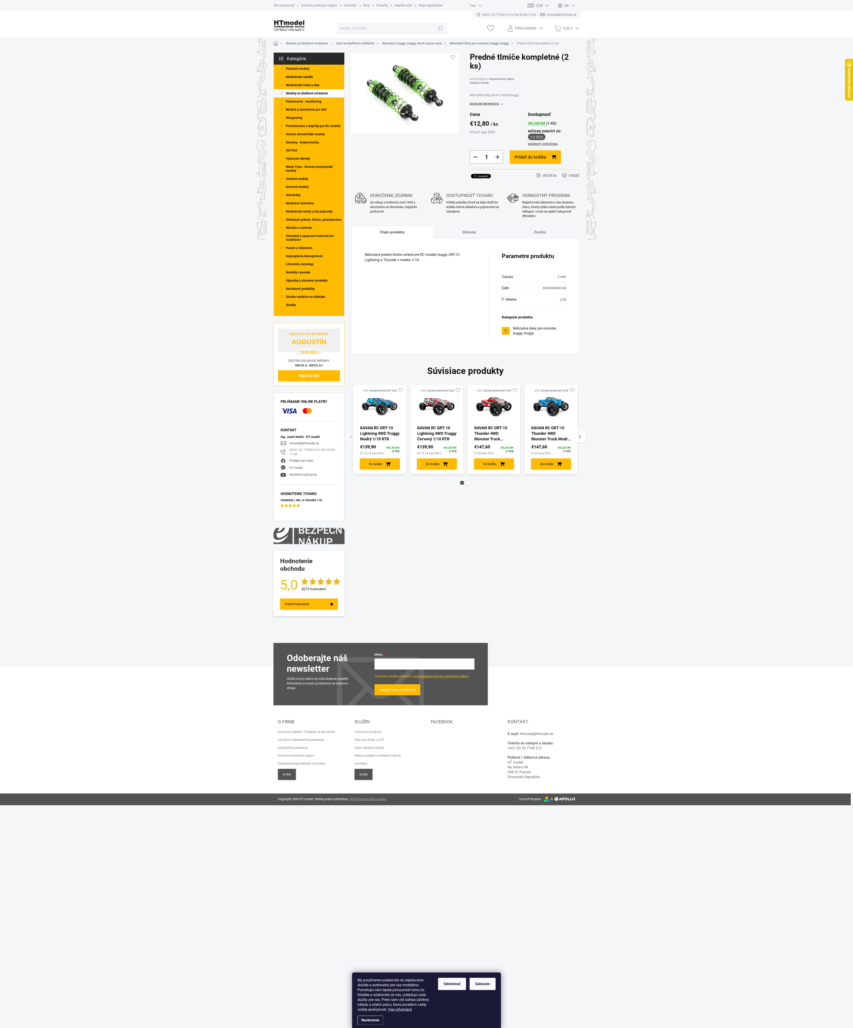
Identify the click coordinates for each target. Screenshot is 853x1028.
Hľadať (440, 28)
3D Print (291, 150)
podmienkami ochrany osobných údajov (441, 676)
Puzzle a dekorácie (299, 248)
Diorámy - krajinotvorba (302, 142)
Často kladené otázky (369, 748)
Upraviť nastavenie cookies (367, 799)
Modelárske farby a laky (302, 85)
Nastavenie (370, 1020)
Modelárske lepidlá (299, 77)
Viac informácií (400, 1009)
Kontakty (350, 5)
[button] (462, 482)
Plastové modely (297, 68)
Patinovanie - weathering (303, 101)
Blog (366, 5)
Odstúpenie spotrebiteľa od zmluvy (302, 763)
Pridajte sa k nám (301, 460)
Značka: (479, 83)
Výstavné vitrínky (298, 158)
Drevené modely (297, 187)
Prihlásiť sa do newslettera (397, 690)
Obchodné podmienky (293, 748)
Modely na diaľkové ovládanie (307, 93)
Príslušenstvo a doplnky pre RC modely (313, 126)
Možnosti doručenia (543, 144)
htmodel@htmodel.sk (304, 443)
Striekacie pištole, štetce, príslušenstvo (313, 219)
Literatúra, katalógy (300, 264)
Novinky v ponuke (298, 272)
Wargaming (294, 117)
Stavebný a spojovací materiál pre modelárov (310, 237)
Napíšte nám (403, 5)
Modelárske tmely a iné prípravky (309, 211)
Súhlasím (482, 984)
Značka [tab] (540, 232)
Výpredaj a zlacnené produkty (307, 280)
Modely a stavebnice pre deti (306, 109)
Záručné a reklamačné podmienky (301, 740)
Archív (287, 774)
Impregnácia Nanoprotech (304, 256)
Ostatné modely (297, 179)
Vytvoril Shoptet (530, 799)
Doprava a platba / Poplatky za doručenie (306, 732)
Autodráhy (293, 195)
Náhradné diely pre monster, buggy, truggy (534, 330)
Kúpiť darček (309, 376)
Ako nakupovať (283, 5)
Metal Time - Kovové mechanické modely (309, 168)
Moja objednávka (430, 5)
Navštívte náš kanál (303, 474)
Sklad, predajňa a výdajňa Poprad (378, 755)
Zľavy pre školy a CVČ (369, 740)
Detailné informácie (484, 103)
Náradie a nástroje (299, 227)
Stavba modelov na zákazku (305, 296)
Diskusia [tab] (469, 232)
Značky (291, 305)
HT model (296, 467)
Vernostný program (368, 732)
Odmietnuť (452, 984)
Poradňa (382, 5)
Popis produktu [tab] (392, 232)
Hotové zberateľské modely (305, 134)
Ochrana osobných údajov (319, 5)
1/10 (563, 299)
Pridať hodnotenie (297, 604)
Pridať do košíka (530, 157)
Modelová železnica (300, 203)
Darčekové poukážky (300, 288)
